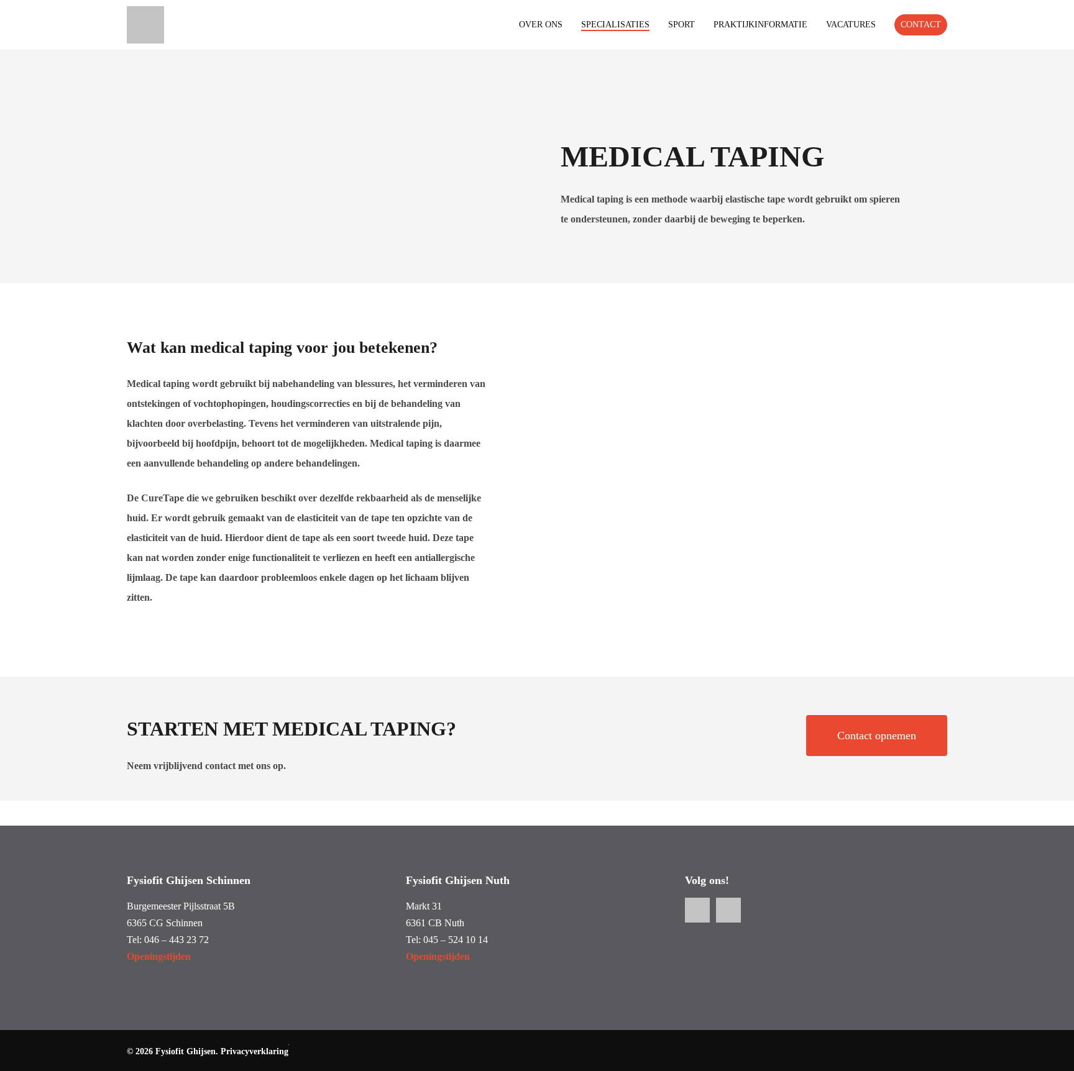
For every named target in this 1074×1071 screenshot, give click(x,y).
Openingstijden (159, 956)
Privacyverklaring (254, 1051)
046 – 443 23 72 (176, 939)
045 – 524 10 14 (455, 939)
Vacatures (851, 25)
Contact (921, 24)
